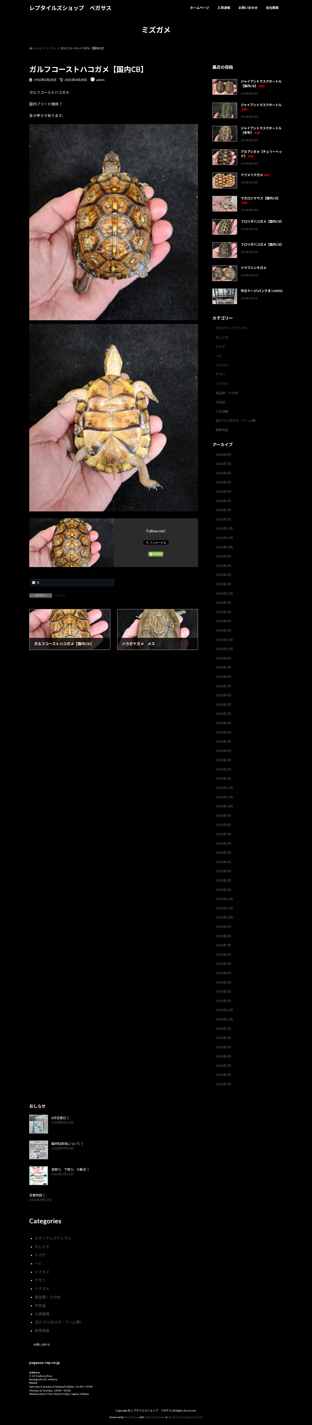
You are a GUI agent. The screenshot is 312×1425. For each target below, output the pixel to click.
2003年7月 (223, 668)
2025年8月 (223, 556)
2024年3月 (223, 630)
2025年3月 (223, 575)
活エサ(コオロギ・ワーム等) (236, 421)
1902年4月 (223, 862)
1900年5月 (223, 1047)
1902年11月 (224, 797)
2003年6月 (223, 677)
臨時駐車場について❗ (67, 1144)
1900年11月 (224, 1019)
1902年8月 (223, 825)
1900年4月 (223, 1056)
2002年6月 (223, 723)
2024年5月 (223, 612)
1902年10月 (224, 806)
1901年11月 (224, 908)
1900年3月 (223, 1066)
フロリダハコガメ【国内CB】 (262, 221)
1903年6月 (223, 732)
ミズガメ (59, 595)
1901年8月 (223, 936)
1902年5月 (223, 852)
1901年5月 (223, 964)
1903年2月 (223, 769)
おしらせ (222, 337)
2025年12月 (224, 529)
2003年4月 (223, 695)
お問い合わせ (42, 1344)
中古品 (220, 402)
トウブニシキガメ (253, 268)
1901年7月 (223, 945)
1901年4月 (223, 973)
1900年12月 (224, 1010)
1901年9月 (223, 927)
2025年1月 (223, 584)
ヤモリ (220, 374)
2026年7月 (223, 464)
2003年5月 (223, 686)
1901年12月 (224, 899)
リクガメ (222, 384)
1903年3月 (223, 760)
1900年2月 (223, 1075)
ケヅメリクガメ (256, 175)
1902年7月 (223, 834)
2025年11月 (224, 538)
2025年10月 (224, 547)
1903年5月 (223, 741)
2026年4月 (223, 491)
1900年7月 (223, 1029)
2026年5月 (223, 482)
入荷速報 (222, 411)
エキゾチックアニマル (232, 328)
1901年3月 (223, 982)
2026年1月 (223, 519)
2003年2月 (223, 704)
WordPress (131, 1417)
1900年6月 (223, 1038)
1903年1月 (223, 779)
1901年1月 (223, 1001)
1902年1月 (223, 890)
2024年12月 (224, 593)
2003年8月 (223, 658)
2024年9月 (223, 602)
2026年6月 (223, 473)
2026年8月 (223, 454)
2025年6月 (223, 566)
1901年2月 (223, 991)
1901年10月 (224, 918)
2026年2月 (223, 510)
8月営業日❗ (60, 1118)
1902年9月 (223, 816)
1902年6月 (223, 843)
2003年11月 (224, 649)
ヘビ (219, 356)
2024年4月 (223, 621)
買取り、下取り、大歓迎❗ (70, 1169)
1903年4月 (223, 751)
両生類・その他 (227, 393)
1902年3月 (223, 871)
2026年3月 (223, 501)
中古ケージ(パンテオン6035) (262, 291)
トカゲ (220, 347)
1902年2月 (223, 880)
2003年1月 (223, 714)
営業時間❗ (37, 1195)
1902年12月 (224, 788)
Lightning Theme (155, 1417)
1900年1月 (223, 1084)
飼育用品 (222, 430)
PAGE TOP (300, 1378)
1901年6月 (223, 954)
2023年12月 (224, 640)
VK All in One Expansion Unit (185, 1417)
